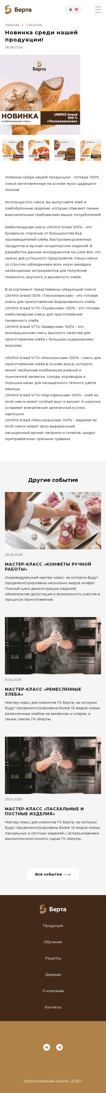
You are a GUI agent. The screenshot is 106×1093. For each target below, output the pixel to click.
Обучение (53, 942)
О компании (53, 991)
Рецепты (53, 958)
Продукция (53, 926)
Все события (48, 874)
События (34, 25)
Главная (12, 25)
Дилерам (53, 975)
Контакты (53, 1007)
